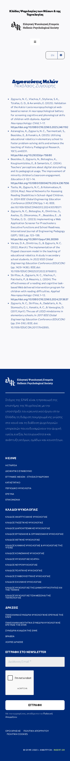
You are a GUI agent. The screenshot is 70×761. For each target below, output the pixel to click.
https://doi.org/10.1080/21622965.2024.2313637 (39, 299)
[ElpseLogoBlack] (35, 22)
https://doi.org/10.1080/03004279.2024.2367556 (40, 183)
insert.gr (59, 750)
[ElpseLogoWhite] (29, 378)
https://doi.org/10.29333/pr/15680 (31, 155)
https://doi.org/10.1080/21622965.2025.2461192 (39, 127)
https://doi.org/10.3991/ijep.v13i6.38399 (35, 239)
